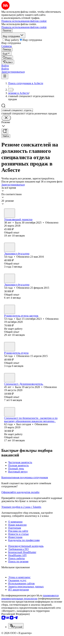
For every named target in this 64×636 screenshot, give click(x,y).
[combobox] (17, 110)
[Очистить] (6, 118)
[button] (5, 65)
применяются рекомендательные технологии (30, 597)
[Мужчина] (9, 309)
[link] (7, 58)
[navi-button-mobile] (4, 76)
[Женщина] (9, 213)
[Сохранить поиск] (4, 131)
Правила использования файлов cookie (24, 27)
